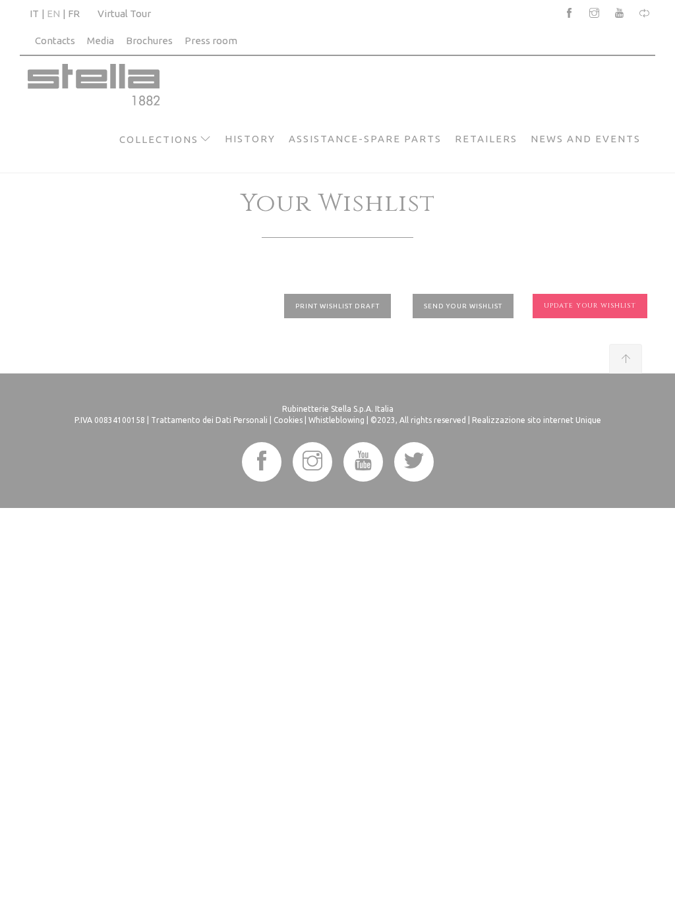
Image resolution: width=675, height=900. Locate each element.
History (250, 138)
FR (74, 13)
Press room (211, 40)
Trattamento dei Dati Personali (209, 420)
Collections (158, 139)
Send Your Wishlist (463, 306)
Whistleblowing (336, 420)
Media (100, 40)
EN (53, 13)
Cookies (288, 420)
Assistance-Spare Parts (365, 138)
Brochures (149, 40)
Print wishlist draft (337, 306)
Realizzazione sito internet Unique (536, 420)
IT (34, 13)
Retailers (486, 138)
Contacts (55, 40)
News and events (586, 138)
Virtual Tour (124, 13)
